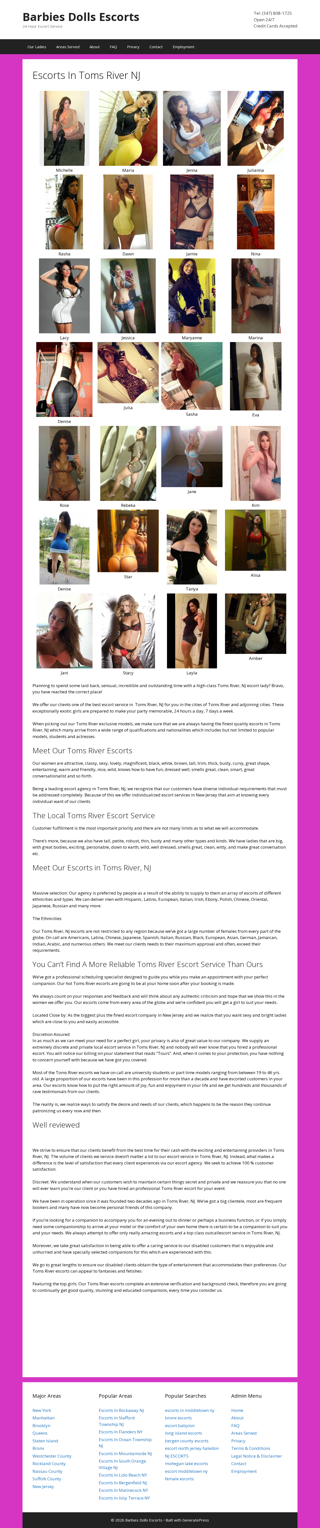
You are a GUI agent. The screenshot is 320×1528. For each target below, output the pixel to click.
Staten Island (45, 1441)
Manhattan (43, 1418)
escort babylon (179, 1425)
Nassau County (47, 1471)
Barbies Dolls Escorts (81, 16)
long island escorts (183, 1433)
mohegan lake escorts (186, 1463)
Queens (40, 1433)
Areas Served (68, 46)
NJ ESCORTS (176, 1456)
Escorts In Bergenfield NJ (123, 1483)
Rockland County (49, 1463)
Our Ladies (37, 46)
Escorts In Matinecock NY (123, 1490)
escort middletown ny (186, 1471)
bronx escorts (178, 1418)
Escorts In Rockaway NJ (121, 1410)
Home (237, 1410)
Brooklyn (41, 1425)
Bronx (38, 1448)
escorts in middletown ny (189, 1410)
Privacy (133, 46)
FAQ (113, 46)
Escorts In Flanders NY (120, 1432)
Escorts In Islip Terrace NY (124, 1498)
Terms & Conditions (250, 1448)
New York (41, 1410)
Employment (183, 46)
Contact (156, 46)
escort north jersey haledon (192, 1448)
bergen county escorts (186, 1441)
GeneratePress (195, 1520)
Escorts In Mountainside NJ (125, 1453)
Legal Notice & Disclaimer (256, 1456)
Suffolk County (46, 1479)
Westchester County (52, 1456)
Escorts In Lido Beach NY (123, 1475)
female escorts (179, 1479)
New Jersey (43, 1486)
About (95, 46)
